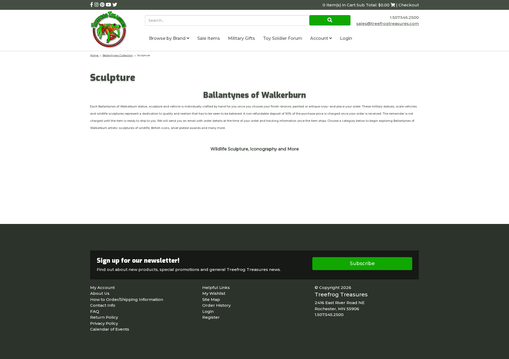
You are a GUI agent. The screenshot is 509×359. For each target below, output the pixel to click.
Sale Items (208, 38)
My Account (102, 287)
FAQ (94, 311)
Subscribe (362, 263)
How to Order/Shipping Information (126, 299)
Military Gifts (241, 38)
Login (346, 38)
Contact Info (102, 305)
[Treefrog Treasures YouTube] (109, 5)
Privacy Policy (104, 323)
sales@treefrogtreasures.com (387, 23)
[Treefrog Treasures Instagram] (97, 5)
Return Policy (104, 317)
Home (94, 55)
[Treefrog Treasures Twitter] (114, 5)
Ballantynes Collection (118, 55)
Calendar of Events (109, 329)
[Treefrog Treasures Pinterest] (103, 5)
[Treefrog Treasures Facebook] (92, 5)
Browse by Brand (168, 38)
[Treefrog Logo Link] (117, 30)
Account (319, 38)
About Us (99, 293)
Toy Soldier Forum (282, 38)
